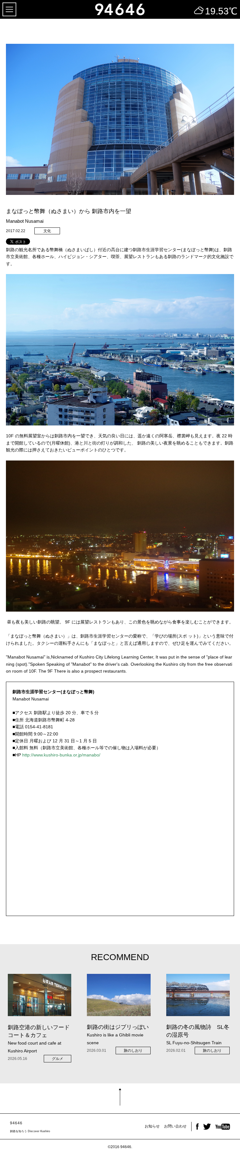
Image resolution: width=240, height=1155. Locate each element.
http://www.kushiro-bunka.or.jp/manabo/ (61, 754)
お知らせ (152, 1126)
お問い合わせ (175, 1126)
